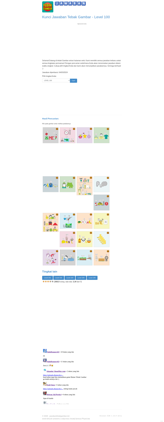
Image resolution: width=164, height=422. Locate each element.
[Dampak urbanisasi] (68, 135)
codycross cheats (68, 419)
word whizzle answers (51, 419)
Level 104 (81, 278)
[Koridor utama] (68, 221)
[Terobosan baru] (101, 135)
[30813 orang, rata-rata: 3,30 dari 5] (44, 281)
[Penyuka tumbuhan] (84, 221)
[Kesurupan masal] (68, 239)
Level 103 (69, 278)
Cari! (73, 80)
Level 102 (58, 278)
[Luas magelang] (68, 257)
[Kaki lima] (101, 239)
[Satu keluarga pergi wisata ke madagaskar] (51, 222)
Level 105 (92, 278)
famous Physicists (83, 419)
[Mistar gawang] (84, 135)
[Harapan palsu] (84, 239)
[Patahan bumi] (84, 257)
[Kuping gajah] (101, 184)
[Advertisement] (82, 40)
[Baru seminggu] (101, 221)
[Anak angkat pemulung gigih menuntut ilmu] (84, 185)
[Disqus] (82, 315)
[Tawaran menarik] (51, 135)
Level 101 (47, 278)
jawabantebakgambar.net (59, 416)
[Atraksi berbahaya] (101, 202)
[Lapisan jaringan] (51, 184)
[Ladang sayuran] (51, 257)
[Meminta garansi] (101, 257)
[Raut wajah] (68, 184)
